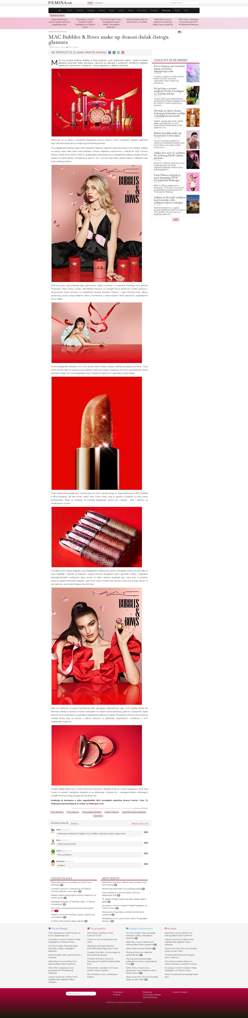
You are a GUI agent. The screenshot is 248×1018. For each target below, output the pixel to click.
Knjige (177, 10)
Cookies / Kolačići (180, 992)
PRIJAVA (74, 823)
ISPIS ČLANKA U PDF (141, 823)
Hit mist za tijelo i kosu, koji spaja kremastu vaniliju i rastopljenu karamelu (63, 948)
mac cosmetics (57, 812)
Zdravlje (90, 10)
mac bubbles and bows (92, 812)
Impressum (118, 992)
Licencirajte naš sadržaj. (140, 808)
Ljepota (79, 10)
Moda (111, 10)
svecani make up (111, 812)
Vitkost (101, 10)
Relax (130, 10)
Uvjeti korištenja (150, 997)
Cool (186, 10)
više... (176, 219)
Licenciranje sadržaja (152, 995)
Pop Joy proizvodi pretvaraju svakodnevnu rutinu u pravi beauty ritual (141, 961)
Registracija (99, 3)
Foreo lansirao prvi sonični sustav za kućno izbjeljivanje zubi (59, 22)
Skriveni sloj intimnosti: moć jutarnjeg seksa (121, 889)
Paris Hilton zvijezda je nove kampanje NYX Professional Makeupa (189, 22)
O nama (116, 995)
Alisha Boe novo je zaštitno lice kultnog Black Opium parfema (163, 22)
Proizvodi (166, 10)
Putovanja (141, 10)
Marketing (147, 992)
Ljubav (121, 10)
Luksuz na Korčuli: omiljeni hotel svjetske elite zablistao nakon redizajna (62, 979)
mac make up (72, 812)
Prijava (90, 3)
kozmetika (98, 816)
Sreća (69, 10)
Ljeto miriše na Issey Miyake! (139, 948)
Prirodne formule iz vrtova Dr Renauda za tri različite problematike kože (103, 961)
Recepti (154, 10)
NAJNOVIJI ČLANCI (56, 15)
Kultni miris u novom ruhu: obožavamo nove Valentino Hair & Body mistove (141, 970)
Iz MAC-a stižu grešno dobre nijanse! (67, 921)
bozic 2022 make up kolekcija (134, 812)
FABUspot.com (96, 804)
